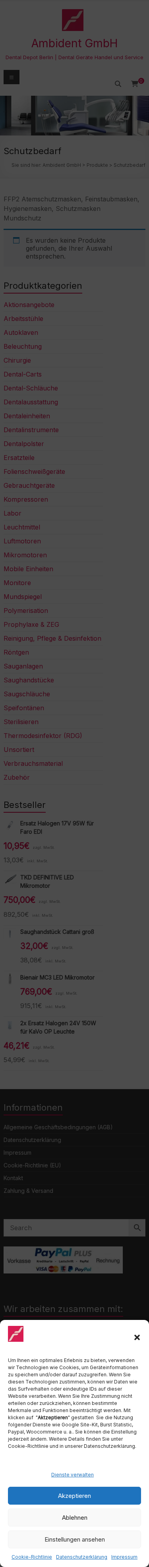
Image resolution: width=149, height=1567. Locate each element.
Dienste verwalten (72, 1475)
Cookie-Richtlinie (32, 1557)
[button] (137, 1337)
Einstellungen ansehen (75, 1539)
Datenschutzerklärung (81, 1557)
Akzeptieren (74, 1495)
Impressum (124, 1557)
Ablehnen (74, 1517)
